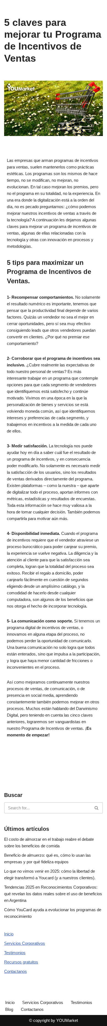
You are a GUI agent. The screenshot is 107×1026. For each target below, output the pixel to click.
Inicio (8, 934)
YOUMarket (67, 1020)
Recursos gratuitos (21, 962)
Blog (9, 1009)
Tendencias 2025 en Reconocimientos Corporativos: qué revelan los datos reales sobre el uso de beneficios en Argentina (53, 894)
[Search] (97, 807)
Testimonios (15, 952)
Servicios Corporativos (24, 943)
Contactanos (15, 971)
